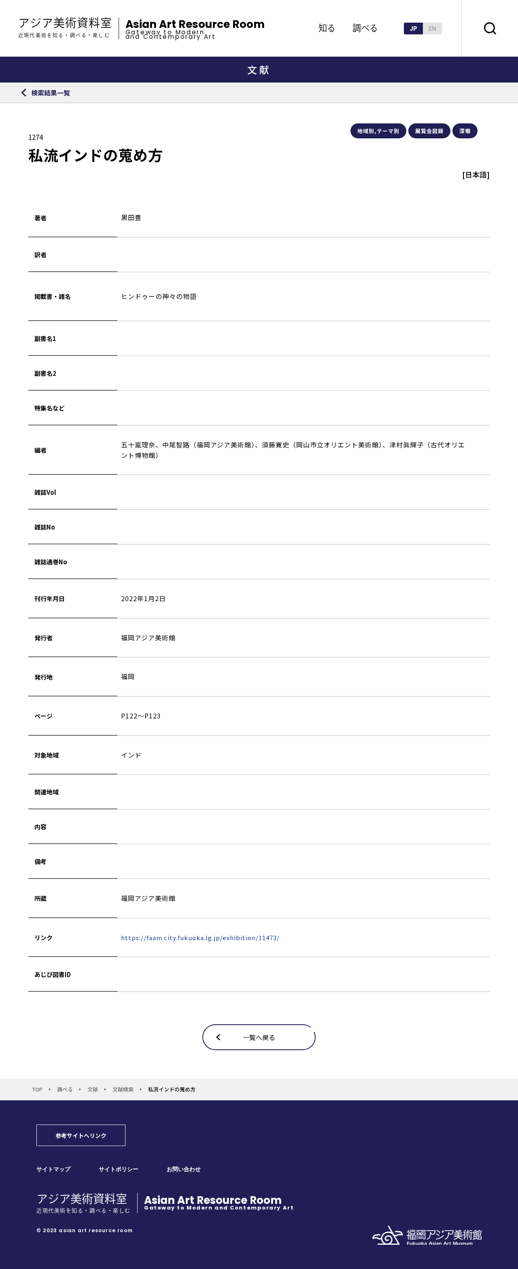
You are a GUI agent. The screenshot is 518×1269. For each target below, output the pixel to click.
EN (432, 28)
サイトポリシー (118, 1169)
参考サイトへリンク (80, 1135)
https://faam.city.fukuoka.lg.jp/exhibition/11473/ (200, 937)
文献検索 (123, 1089)
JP (413, 28)
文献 (92, 1089)
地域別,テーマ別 (378, 131)
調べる (65, 1089)
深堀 (465, 131)
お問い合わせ (184, 1169)
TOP (37, 1089)
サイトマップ (53, 1169)
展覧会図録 (429, 131)
